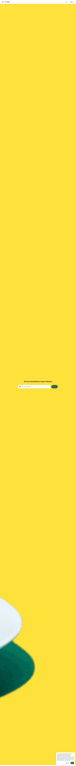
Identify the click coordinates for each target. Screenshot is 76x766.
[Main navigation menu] (3, 1)
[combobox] (35, 386)
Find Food (54, 386)
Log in (66, 1)
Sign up (71, 1)
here (69, 760)
